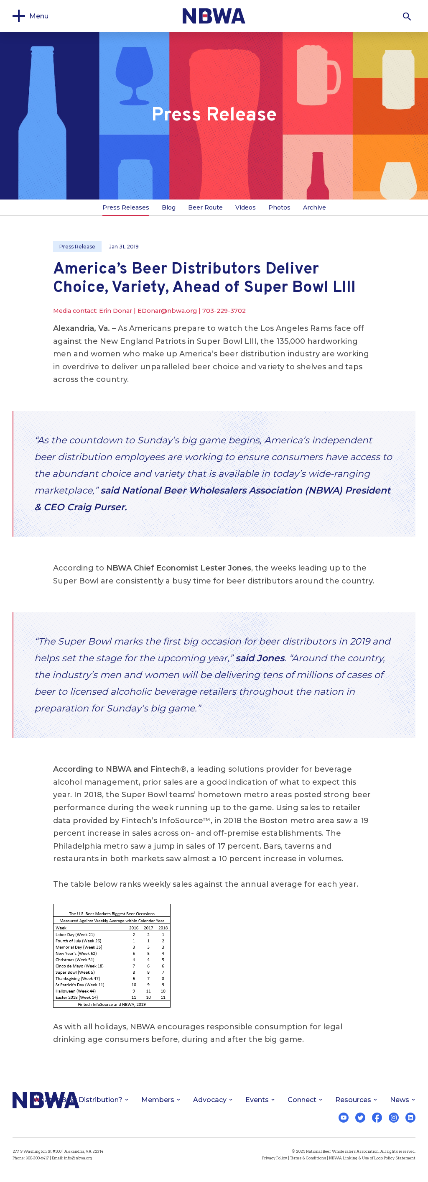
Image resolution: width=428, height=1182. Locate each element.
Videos (245, 207)
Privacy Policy (274, 1158)
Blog (169, 207)
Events (257, 1100)
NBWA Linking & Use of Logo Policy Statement (372, 1158)
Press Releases (125, 207)
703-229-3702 (224, 311)
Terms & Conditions (308, 1158)
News (399, 1100)
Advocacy (210, 1100)
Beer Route (205, 207)
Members (157, 1100)
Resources (353, 1100)
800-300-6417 (37, 1158)
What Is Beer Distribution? (77, 1100)
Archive (314, 207)
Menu (38, 16)
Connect (302, 1100)
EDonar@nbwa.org (167, 311)
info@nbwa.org (78, 1158)
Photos (279, 207)
